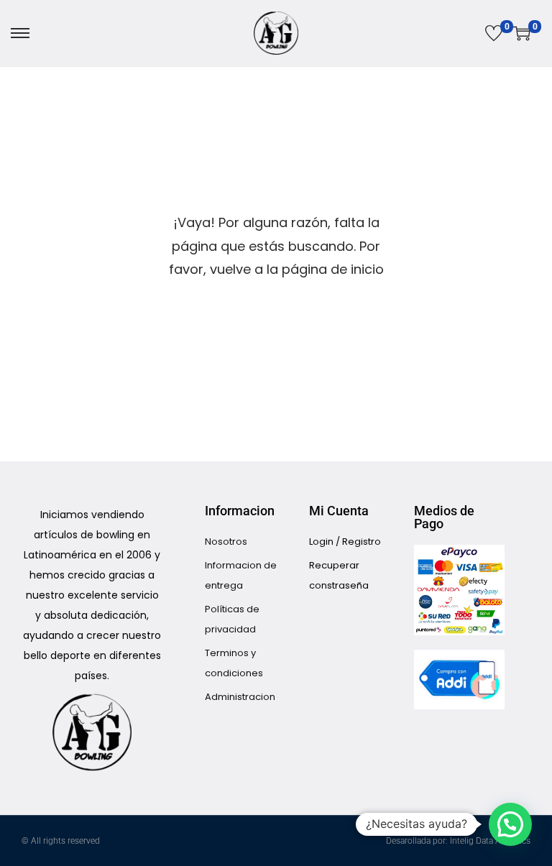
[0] (493, 33)
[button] (510, 824)
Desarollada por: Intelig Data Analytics (458, 841)
